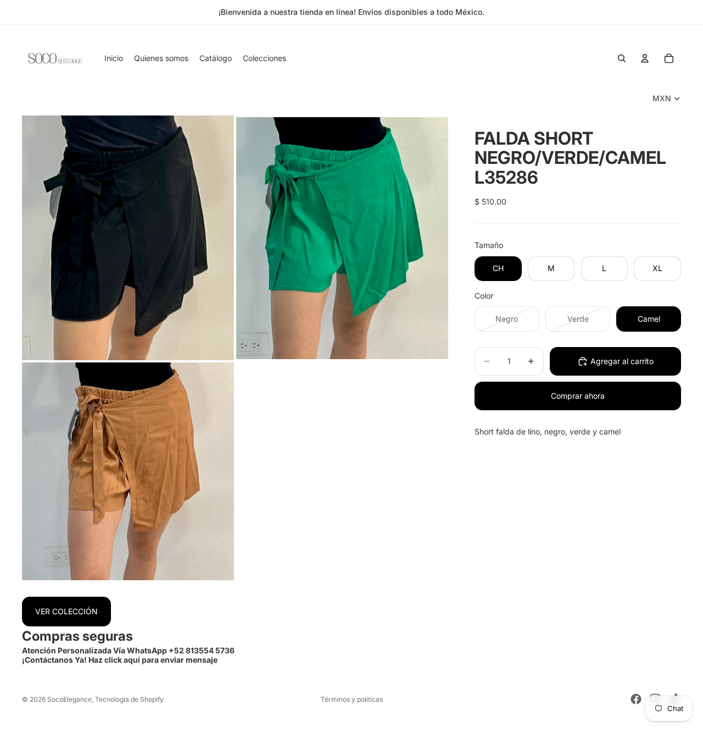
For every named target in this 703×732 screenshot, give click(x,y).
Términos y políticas (352, 699)
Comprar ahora (578, 395)
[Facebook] (636, 699)
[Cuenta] (645, 58)
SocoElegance (69, 699)
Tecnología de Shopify (129, 699)
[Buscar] (622, 58)
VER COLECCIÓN (66, 611)
